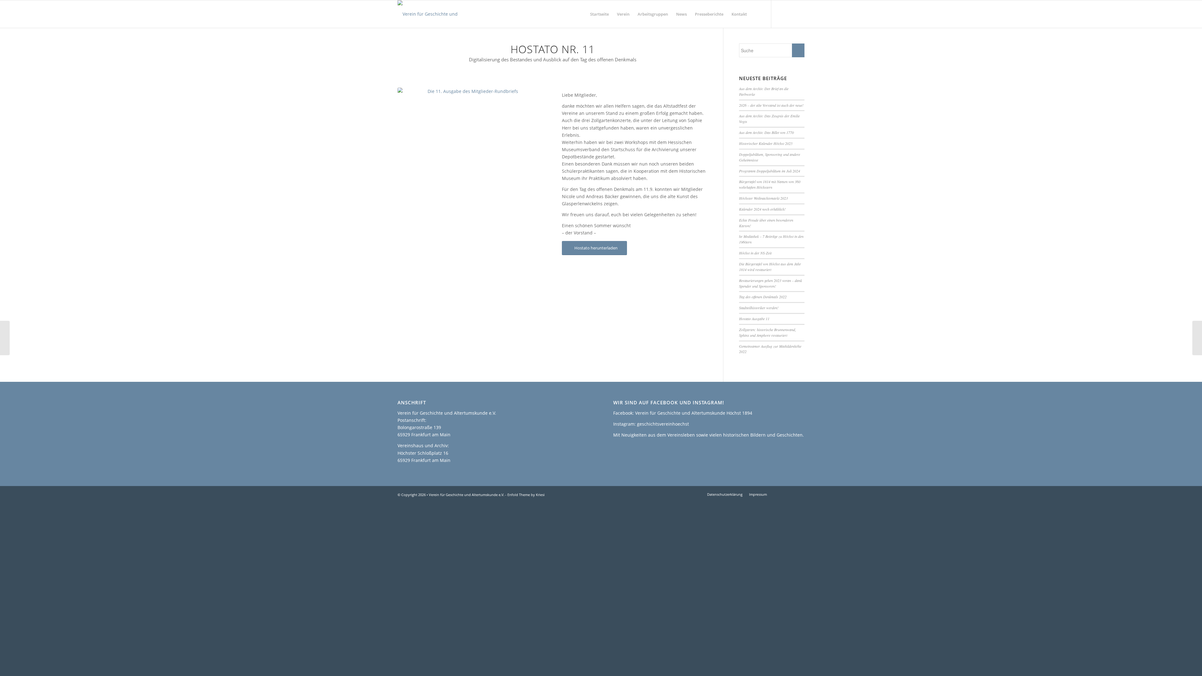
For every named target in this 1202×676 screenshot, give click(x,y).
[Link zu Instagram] (790, 13)
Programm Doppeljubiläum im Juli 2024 (769, 170)
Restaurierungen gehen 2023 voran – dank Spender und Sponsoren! (770, 283)
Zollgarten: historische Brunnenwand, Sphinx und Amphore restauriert (767, 332)
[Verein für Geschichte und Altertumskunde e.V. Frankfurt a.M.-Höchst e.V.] (439, 14)
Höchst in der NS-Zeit (755, 252)
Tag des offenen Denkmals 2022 (763, 296)
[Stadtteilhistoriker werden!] (1197, 338)
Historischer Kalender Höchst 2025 (766, 143)
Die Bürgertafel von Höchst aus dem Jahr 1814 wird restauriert (770, 266)
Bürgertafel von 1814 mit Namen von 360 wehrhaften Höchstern (769, 184)
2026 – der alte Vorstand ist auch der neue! (771, 105)
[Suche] (757, 14)
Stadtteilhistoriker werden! (758, 307)
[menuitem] (599, 14)
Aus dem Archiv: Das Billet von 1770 (766, 132)
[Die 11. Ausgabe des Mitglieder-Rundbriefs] (470, 130)
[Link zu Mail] (799, 13)
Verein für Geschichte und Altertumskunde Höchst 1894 (693, 413)
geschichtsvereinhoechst (663, 424)
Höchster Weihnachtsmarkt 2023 (763, 198)
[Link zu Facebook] (781, 13)
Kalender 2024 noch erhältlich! (762, 209)
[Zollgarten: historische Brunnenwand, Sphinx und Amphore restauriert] (5, 338)
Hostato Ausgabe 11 (754, 318)
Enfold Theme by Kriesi (526, 494)
